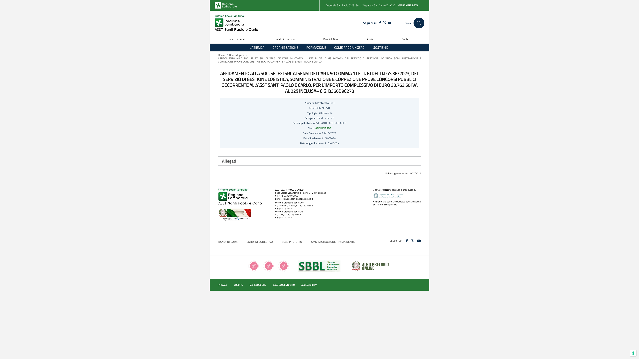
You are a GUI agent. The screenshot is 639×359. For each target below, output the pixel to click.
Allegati (229, 161)
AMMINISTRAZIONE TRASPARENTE (333, 241)
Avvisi (370, 39)
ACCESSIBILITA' (309, 285)
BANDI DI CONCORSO (259, 241)
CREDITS (238, 285)
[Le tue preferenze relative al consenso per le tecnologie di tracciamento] (633, 353)
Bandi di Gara (330, 39)
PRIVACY (222, 285)
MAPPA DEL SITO (257, 285)
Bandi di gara (236, 55)
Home (221, 55)
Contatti (406, 39)
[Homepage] (236, 23)
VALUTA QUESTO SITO (284, 285)
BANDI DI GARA (227, 241)
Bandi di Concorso (285, 39)
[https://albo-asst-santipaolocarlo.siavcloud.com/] (370, 266)
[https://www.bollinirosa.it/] (268, 266)
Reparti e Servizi (237, 39)
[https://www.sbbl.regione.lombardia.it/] (319, 266)
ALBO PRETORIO (292, 241)
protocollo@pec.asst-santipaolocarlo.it (294, 199)
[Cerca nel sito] (419, 23)
